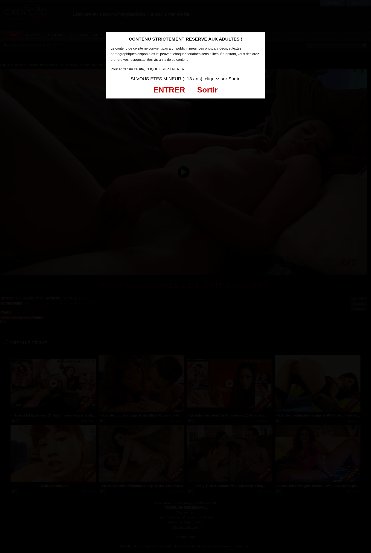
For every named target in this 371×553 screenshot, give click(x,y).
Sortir (207, 89)
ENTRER (169, 89)
